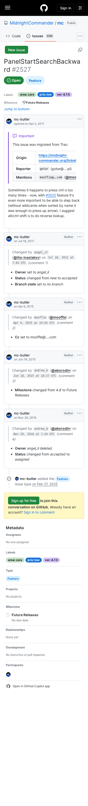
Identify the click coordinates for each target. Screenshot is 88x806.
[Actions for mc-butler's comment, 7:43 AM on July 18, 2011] (79, 236)
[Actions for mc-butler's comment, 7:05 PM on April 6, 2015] (79, 302)
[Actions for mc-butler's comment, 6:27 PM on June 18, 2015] (79, 355)
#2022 (51, 195)
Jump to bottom (17, 109)
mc (60, 22)
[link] (26, 478)
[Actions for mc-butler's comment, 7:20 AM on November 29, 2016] (79, 413)
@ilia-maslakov (26, 257)
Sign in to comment (39, 512)
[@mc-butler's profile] (9, 121)
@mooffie (74, 177)
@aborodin (60, 370)
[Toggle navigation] (7, 7)
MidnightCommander (32, 22)
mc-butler (22, 119)
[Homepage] (44, 8)
